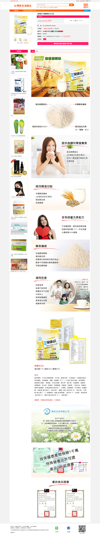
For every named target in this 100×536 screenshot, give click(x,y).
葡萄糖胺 (55, 7)
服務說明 (13, 527)
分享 (45, 39)
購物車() (83, 0)
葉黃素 (44, 7)
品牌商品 (26, 42)
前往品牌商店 (66, 36)
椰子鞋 (41, 7)
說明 (37, 51)
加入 (17, 0)
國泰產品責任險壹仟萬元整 (63, 43)
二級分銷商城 (33, 526)
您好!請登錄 (13, 0)
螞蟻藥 (51, 7)
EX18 (48, 7)
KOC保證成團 (25, 526)
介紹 (33, 51)
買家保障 (29, 527)
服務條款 (18, 527)
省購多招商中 (18, 526)
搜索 (72, 4)
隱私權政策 (23, 527)
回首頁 (77, 0)
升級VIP (45, 28)
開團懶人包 (87, 10)
